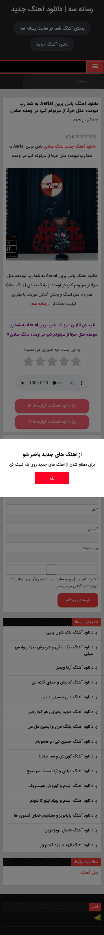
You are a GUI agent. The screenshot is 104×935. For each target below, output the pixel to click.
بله (52, 478)
